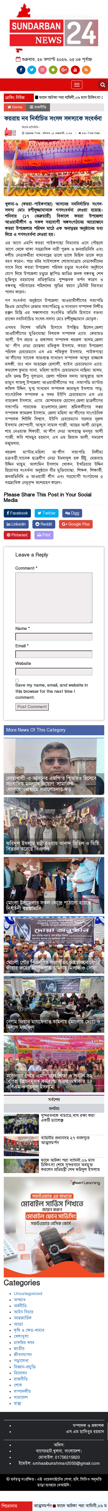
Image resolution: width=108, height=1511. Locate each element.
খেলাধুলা (21, 1336)
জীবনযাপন (23, 1354)
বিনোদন (20, 1373)
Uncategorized (28, 1293)
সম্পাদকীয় (22, 1391)
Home (16, 107)
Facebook (18, 513)
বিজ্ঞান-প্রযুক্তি (25, 1367)
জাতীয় (19, 1348)
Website (23, 663)
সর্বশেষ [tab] (54, 1099)
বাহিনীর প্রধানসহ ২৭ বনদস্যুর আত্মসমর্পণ (65, 1140)
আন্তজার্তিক (23, 1318)
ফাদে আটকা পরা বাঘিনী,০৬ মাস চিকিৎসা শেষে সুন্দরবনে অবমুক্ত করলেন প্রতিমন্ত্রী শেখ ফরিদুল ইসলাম (70, 1165)
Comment (26, 568)
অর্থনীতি (20, 1306)
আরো (18, 1324)
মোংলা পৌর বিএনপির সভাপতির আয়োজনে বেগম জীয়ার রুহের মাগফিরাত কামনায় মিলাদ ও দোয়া (53, 965)
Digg (74, 513)
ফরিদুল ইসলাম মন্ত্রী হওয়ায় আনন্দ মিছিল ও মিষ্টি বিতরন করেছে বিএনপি (52, 846)
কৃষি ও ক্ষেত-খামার (29, 1330)
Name (22, 628)
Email (22, 646)
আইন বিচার (23, 1312)
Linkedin (18, 524)
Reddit (45, 524)
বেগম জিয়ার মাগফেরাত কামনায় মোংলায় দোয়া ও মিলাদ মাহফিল (53, 1024)
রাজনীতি (40, 107)
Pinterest (19, 535)
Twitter (48, 513)
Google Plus (78, 524)
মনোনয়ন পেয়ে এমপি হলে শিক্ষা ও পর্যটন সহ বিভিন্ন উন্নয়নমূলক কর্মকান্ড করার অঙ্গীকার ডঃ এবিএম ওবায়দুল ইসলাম (49, 1081)
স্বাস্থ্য (17, 1403)
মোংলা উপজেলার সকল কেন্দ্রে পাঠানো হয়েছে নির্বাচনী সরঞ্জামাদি (48, 906)
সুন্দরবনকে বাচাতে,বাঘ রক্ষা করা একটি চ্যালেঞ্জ (68, 1118)
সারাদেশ (21, 1397)
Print (45, 535)
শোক (18, 1385)
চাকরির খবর (24, 1342)
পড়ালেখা (21, 1360)
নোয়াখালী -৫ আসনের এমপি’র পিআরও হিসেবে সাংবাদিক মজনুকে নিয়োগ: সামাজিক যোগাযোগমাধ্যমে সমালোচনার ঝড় (51, 784)
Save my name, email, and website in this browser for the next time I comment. (51, 691)
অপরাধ (20, 1300)
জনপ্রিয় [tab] (54, 1108)
